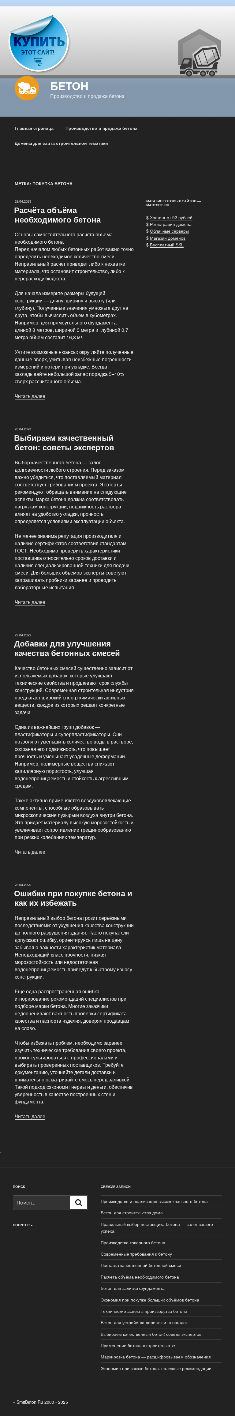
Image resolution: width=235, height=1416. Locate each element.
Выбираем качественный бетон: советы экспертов (64, 442)
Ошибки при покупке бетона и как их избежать (73, 897)
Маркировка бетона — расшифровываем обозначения (156, 1357)
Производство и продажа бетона (101, 128)
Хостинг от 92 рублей (171, 217)
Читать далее (30, 395)
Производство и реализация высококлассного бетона (154, 1201)
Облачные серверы (169, 231)
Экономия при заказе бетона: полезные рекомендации (156, 1368)
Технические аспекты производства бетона (144, 1311)
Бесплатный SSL (167, 245)
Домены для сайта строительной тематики (61, 143)
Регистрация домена (171, 224)
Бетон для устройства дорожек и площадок (144, 1322)
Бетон (69, 85)
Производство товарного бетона (133, 1242)
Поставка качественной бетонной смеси (141, 1265)
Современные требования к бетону (136, 1254)
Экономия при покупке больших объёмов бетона (150, 1300)
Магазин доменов (167, 238)
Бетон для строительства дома (132, 1212)
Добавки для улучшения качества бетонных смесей (67, 648)
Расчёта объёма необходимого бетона (57, 214)
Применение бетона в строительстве (138, 1345)
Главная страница (34, 128)
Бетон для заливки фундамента (133, 1288)
